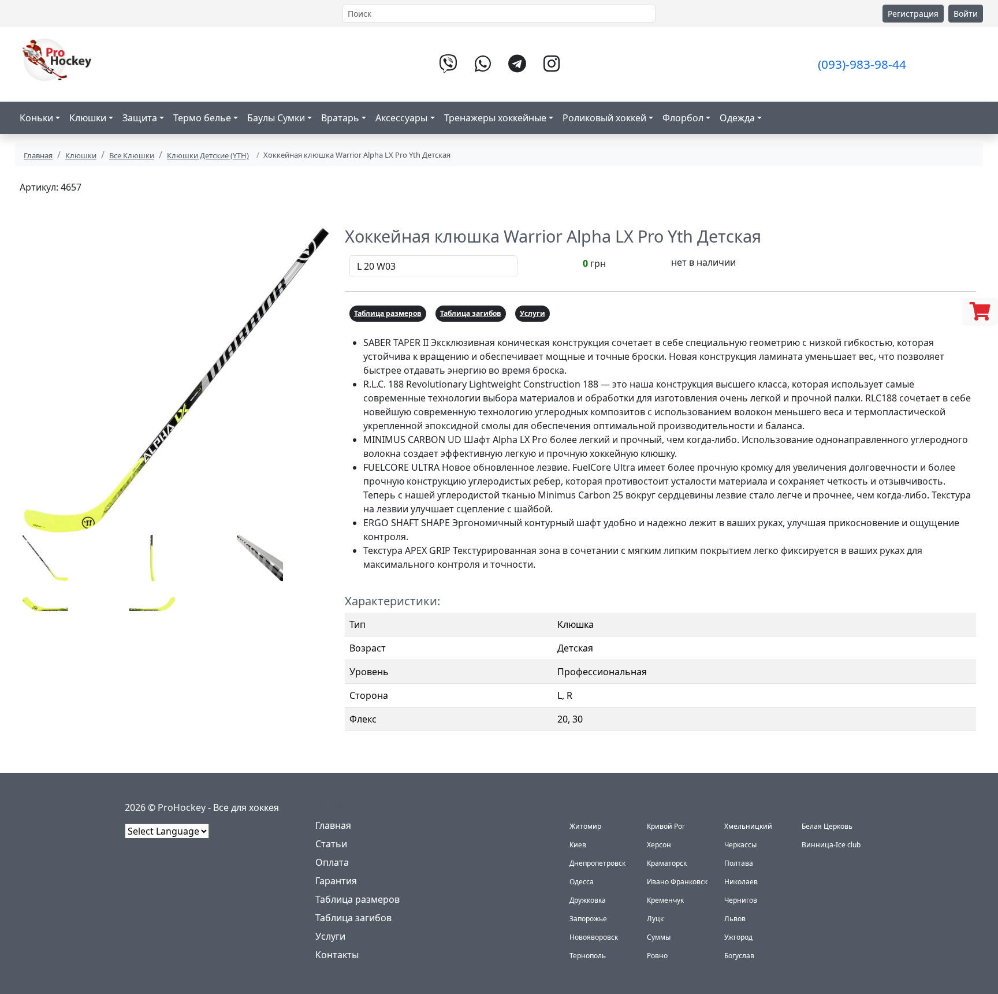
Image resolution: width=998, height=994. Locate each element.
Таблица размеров (388, 313)
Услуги (532, 313)
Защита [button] (139, 117)
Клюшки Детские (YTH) (208, 155)
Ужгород (738, 937)
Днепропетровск (597, 863)
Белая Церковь (827, 826)
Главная (38, 155)
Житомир (585, 826)
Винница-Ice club (831, 845)
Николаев (741, 882)
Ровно (657, 956)
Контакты (337, 954)
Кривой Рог (666, 826)
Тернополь (587, 956)
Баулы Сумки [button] (276, 117)
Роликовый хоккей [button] (604, 117)
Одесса (581, 882)
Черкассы (740, 845)
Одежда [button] (737, 117)
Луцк (655, 919)
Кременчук (665, 900)
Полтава (738, 863)
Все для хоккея (246, 807)
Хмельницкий (748, 826)
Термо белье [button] (202, 117)
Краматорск (667, 863)
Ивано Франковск (677, 882)
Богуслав (739, 956)
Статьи (331, 843)
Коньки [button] (36, 117)
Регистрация (913, 13)
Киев (577, 845)
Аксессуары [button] (401, 117)
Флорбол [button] (682, 117)
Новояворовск (593, 937)
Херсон (659, 845)
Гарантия (336, 880)
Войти (966, 13)
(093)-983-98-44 (862, 64)
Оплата (332, 862)
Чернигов (740, 900)
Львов (735, 919)
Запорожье (588, 919)
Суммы (659, 937)
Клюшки (80, 155)
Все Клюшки (131, 155)
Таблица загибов (470, 313)
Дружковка (587, 900)
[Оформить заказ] (980, 312)
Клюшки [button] (87, 117)
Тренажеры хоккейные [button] (495, 117)
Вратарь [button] (340, 117)
